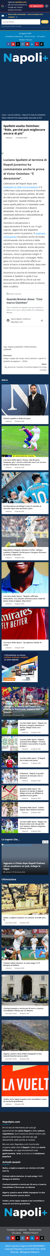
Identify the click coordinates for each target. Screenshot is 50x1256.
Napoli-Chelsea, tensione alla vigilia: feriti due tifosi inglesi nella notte (22, 867)
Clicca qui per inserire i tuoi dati (11, 26)
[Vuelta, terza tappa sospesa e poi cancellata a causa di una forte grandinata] (25, 1080)
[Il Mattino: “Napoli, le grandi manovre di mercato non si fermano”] (10, 776)
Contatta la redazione (14, 36)
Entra (45, 22)
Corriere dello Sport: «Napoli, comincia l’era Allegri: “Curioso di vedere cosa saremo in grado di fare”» (33, 742)
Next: (25, 367)
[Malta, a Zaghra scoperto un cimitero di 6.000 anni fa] (25, 899)
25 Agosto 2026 (24, 923)
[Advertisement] (25, 87)
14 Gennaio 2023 (21, 138)
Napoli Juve (12, 347)
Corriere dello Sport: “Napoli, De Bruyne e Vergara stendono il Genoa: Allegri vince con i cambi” (33, 726)
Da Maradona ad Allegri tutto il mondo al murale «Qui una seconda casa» (22, 507)
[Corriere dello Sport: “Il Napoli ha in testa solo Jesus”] (10, 760)
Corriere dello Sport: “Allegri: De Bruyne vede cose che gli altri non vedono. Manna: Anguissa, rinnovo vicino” (33, 825)
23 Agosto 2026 (19, 511)
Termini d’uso (29, 36)
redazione (9, 138)
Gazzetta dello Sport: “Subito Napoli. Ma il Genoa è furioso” (32, 808)
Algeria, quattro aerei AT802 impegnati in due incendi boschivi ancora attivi (22, 1055)
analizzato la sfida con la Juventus (20, 187)
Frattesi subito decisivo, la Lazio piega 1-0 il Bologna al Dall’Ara (21, 964)
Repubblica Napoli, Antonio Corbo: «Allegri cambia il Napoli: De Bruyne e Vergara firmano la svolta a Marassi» (24, 552)
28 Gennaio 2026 (20, 872)
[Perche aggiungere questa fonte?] (47, 6)
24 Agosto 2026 (19, 421)
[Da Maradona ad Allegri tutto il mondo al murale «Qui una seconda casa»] (25, 487)
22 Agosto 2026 (19, 648)
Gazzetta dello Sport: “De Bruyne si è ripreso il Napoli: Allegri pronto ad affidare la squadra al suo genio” (31, 792)
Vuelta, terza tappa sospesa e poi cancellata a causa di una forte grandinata (25, 1100)
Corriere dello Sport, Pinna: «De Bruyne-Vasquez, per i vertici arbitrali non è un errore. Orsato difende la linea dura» (24, 462)
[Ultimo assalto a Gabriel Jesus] (25, 399)
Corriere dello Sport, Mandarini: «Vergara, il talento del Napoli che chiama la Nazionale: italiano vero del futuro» (23, 707)
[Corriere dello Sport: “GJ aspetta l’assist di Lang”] (25, 624)
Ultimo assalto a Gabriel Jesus (17, 418)
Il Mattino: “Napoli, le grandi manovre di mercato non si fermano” (32, 775)
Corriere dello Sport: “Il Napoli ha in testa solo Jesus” (32, 759)
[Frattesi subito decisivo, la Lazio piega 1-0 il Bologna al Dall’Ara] (25, 944)
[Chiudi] (6, 6)
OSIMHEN (7, 349)
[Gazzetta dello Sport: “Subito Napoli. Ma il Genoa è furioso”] (10, 809)
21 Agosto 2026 (36, 763)
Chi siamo (41, 36)
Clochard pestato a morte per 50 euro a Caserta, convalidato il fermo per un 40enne (23, 1009)
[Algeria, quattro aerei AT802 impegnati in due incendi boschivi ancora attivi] (25, 1035)
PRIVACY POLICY (25, 40)
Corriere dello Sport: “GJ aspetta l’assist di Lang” (22, 643)
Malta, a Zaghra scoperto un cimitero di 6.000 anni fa (24, 918)
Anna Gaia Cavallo (11, 923)
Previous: (24, 358)
